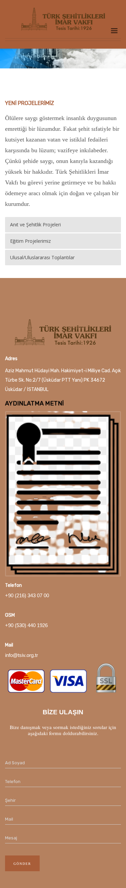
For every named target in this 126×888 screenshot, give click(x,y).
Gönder (22, 864)
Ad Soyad (15, 762)
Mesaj (11, 837)
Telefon (12, 781)
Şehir (10, 800)
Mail (9, 819)
